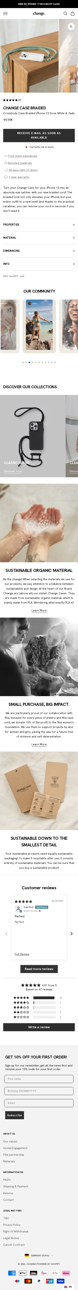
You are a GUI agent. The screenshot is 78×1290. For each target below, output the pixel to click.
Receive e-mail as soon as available (39, 135)
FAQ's (7, 1179)
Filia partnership (13, 1154)
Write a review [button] (39, 1027)
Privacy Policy (11, 1225)
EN (70, 1286)
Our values (10, 1141)
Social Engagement (15, 1148)
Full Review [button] (22, 954)
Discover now (13, 471)
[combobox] (68, 1287)
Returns (8, 1193)
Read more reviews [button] (39, 969)
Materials (9, 1161)
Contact (8, 1200)
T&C (6, 1218)
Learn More (39, 610)
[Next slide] (71, 933)
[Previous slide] (6, 933)
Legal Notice (11, 1238)
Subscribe (14, 1115)
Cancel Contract (14, 1245)
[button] (10, 100)
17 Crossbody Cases (39, 4)
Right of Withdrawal (15, 1231)
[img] (23, 901)
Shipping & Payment (15, 1186)
